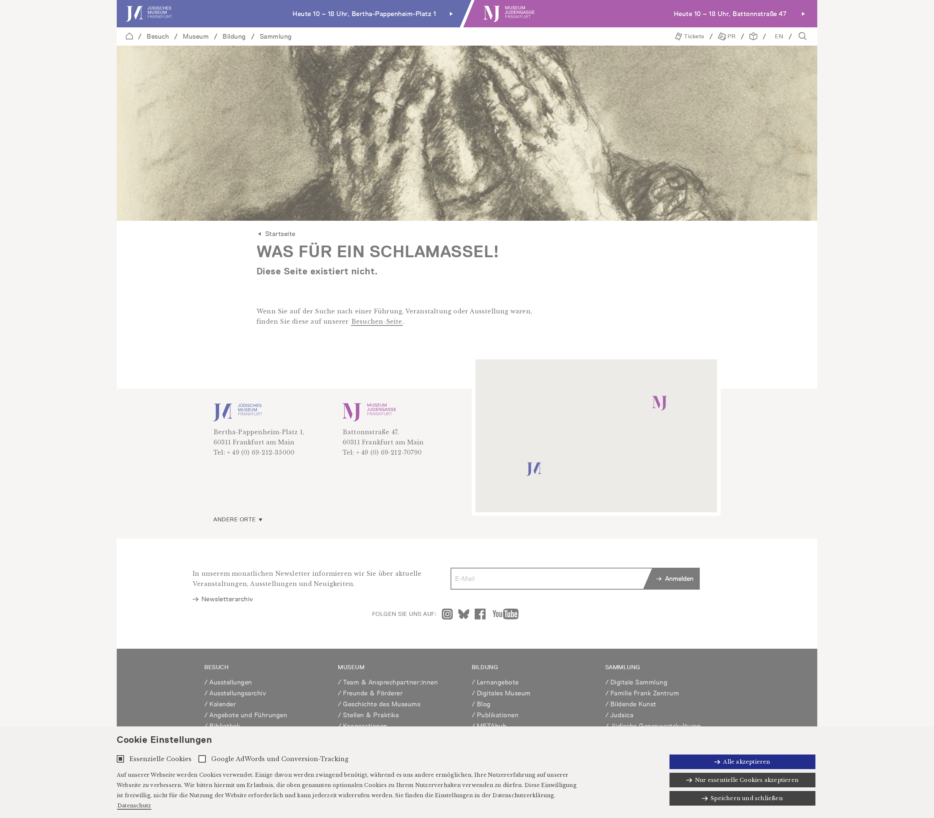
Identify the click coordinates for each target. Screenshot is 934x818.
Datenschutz (134, 805)
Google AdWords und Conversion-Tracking (279, 759)
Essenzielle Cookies (161, 759)
